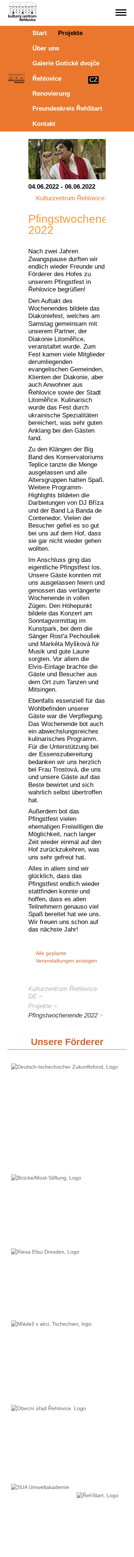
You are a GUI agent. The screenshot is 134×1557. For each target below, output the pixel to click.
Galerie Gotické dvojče (65, 63)
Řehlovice (46, 78)
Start (39, 33)
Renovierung (51, 93)
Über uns (45, 48)
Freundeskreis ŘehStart (67, 108)
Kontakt (43, 123)
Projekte (70, 33)
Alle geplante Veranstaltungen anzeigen (66, 957)
